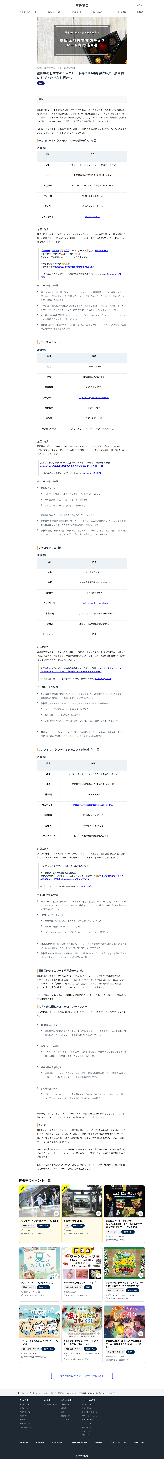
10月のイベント (25, 1427)
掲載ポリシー (140, 1442)
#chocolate (46, 671)
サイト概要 (23, 1442)
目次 (41, 99)
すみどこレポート (99, 12)
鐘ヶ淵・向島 (66, 1416)
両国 (62, 1412)
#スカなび (59, 266)
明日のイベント (25, 1408)
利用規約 (98, 1442)
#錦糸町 (46, 250)
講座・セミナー (87, 1420)
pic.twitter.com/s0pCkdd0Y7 (86, 671)
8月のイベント (25, 1420)
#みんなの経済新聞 (76, 466)
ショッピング (86, 1431)
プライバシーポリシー (118, 1442)
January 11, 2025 (103, 678)
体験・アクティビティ (89, 1416)
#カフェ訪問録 (53, 879)
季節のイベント (87, 1404)
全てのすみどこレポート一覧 (43, 1393)
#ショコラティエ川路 (62, 671)
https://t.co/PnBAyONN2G (53, 466)
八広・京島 (65, 1420)
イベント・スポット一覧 (27, 12)
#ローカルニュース (94, 466)
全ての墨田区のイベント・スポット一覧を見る (82, 1375)
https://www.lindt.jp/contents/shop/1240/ (93, 805)
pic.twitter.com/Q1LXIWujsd (75, 879)
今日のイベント (25, 1404)
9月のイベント (25, 1423)
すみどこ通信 (121, 12)
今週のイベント (25, 1416)
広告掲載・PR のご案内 (79, 1442)
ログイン (139, 5)
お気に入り (141, 12)
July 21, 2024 (85, 886)
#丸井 (66, 250)
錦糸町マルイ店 (92, 216)
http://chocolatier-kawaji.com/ (94, 603)
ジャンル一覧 (76, 12)
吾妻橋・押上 (66, 1404)
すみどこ (25, 1393)
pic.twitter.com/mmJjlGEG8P (79, 266)
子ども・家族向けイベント (49, 1404)
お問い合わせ (57, 1442)
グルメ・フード (87, 1423)
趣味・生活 (86, 1435)
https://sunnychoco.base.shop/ (94, 397)
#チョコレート (115, 668)
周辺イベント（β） (54, 12)
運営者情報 (40, 1442)
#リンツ (102, 876)
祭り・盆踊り (86, 1408)
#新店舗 (55, 250)
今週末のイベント (26, 1412)
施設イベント (86, 1427)
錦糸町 (63, 1408)
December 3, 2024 (92, 473)
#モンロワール (101, 250)
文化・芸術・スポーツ (89, 1412)
